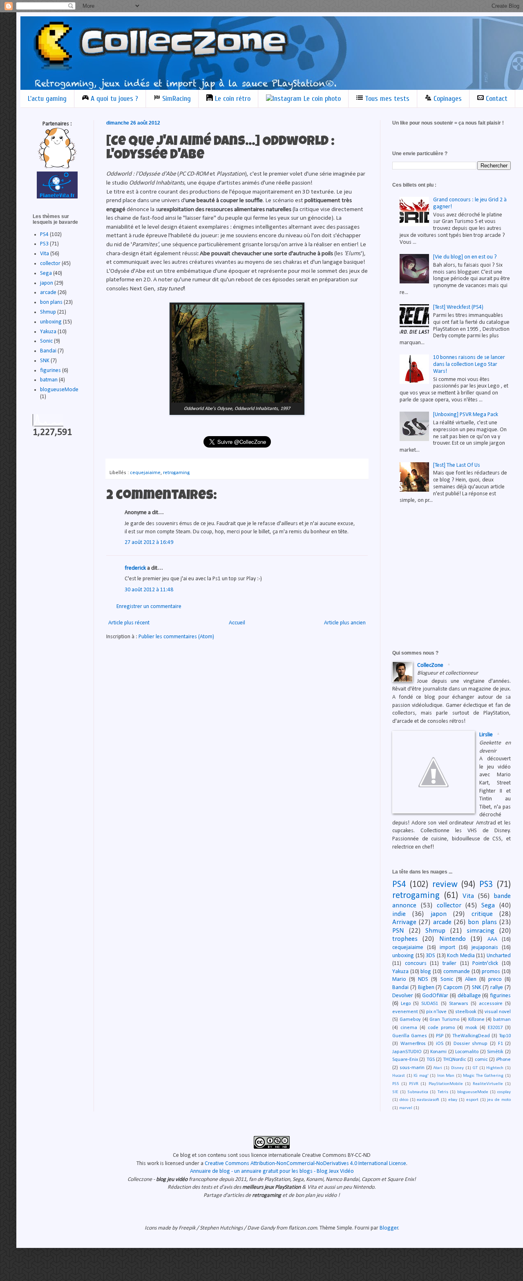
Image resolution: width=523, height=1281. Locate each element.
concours (416, 963)
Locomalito (466, 1051)
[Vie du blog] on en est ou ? (465, 257)
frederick (135, 568)
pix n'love (436, 1011)
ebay (452, 1100)
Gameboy (410, 1019)
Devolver (402, 996)
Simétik (495, 1051)
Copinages (446, 98)
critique (482, 914)
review (445, 884)
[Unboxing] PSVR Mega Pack (465, 415)
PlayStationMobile (446, 1084)
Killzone (476, 1019)
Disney (457, 1068)
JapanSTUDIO (407, 1051)
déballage (469, 996)
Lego (406, 1003)
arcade (48, 293)
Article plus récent (129, 623)
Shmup (48, 312)
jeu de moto (499, 1100)
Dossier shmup (471, 1043)
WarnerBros (413, 1043)
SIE (395, 1092)
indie (399, 914)
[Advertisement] (453, 572)
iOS (439, 1043)
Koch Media (461, 956)
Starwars (458, 1003)
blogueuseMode (59, 390)
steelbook (465, 1011)
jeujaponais (485, 948)
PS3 (44, 244)
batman (49, 380)
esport (472, 1100)
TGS (431, 1059)
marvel (405, 1108)
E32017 (495, 1027)
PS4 (44, 235)
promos (491, 972)
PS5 (395, 1084)
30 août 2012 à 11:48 (149, 590)
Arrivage (404, 922)
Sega (46, 273)
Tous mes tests (386, 98)
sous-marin (412, 1067)
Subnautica (417, 1092)
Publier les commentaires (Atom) (176, 637)
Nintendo (452, 939)
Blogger (389, 1228)
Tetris (443, 1092)
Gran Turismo (444, 1019)
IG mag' (421, 1076)
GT (475, 1068)
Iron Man (446, 1076)
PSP (439, 1036)
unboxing (51, 322)
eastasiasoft (428, 1100)
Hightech (494, 1068)
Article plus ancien (345, 623)
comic (481, 1059)
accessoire (491, 1003)
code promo (441, 1027)
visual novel (498, 1011)
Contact (495, 98)
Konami (438, 1051)
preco (495, 979)
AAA (492, 939)
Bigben (426, 988)
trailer (449, 963)
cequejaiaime (145, 472)
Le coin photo (321, 98)
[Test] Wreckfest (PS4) (458, 307)
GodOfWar (435, 996)
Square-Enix (405, 1059)
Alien (470, 979)
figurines (50, 371)
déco (404, 1100)
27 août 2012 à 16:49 (149, 542)
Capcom (453, 988)
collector (50, 264)
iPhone (503, 1059)
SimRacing (175, 98)
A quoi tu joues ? (113, 98)
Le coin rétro (231, 98)
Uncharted (499, 956)
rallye (496, 988)
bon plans (51, 302)
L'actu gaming (47, 98)
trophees (405, 939)
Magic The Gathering (483, 1076)
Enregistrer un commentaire (148, 607)
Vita (44, 254)
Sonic (46, 341)
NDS (423, 979)
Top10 (505, 1036)
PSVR (413, 1084)
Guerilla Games (409, 1036)
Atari (437, 1068)
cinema (408, 1027)
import (447, 948)
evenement (405, 1011)
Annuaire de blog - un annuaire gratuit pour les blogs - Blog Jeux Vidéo (272, 1171)
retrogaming (176, 472)
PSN (398, 930)
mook (471, 1027)
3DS (430, 956)
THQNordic (454, 1059)
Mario (399, 979)
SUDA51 (429, 1003)
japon (46, 283)
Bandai (48, 351)
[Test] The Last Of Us (456, 465)
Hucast (398, 1076)
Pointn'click (485, 963)
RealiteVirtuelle (488, 1084)
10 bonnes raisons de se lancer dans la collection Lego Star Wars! (469, 364)
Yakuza (48, 332)
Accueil (237, 623)
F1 (500, 1043)
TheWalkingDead (471, 1036)
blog (425, 972)
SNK (44, 361)
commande (456, 972)
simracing (480, 930)
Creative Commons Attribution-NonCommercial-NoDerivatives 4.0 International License (305, 1164)
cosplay (504, 1092)
